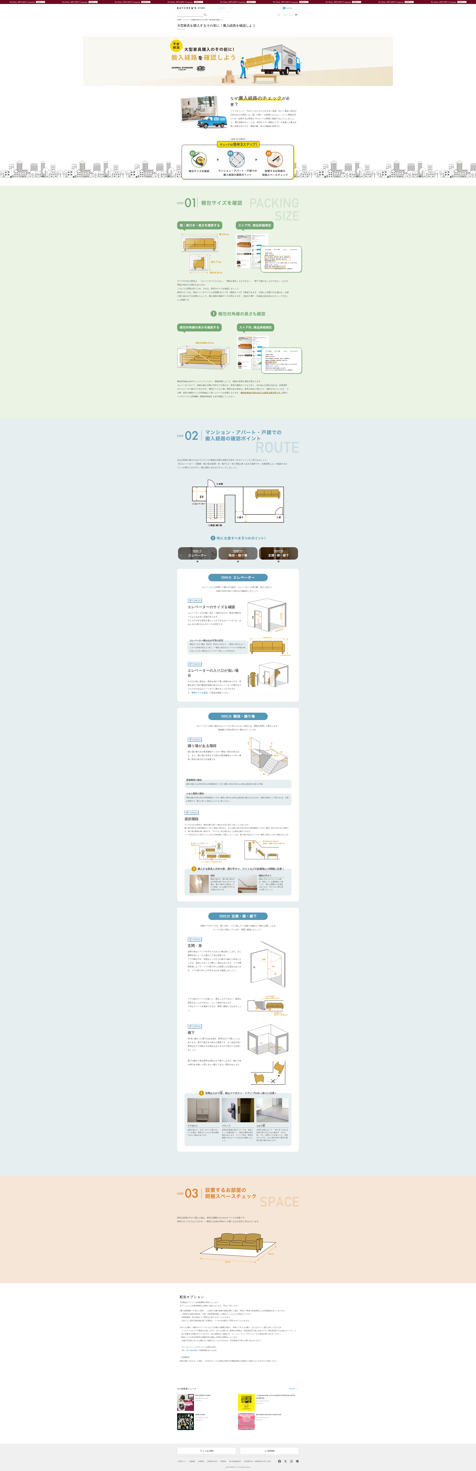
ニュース (186, 19)
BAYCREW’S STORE (192, 8)
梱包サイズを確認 (200, 693)
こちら (214, 801)
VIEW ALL (292, 1389)
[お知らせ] (290, 15)
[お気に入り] (284, 15)
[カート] (296, 15)
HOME (179, 19)
